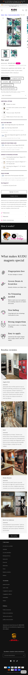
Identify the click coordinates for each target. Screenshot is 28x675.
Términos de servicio (7, 616)
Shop (6, 15)
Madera (4, 575)
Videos (4, 600)
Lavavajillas (5, 81)
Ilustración (5, 559)
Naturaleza (5, 565)
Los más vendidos (7, 552)
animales (5, 549)
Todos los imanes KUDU (14, 15)
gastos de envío (11, 65)
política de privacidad (8, 619)
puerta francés (15, 81)
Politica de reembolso (8, 613)
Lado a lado (5, 78)
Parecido (5, 562)
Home (2, 15)
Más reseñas (14, 536)
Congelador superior (17, 78)
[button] (1, 10)
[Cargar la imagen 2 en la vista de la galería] (14, 53)
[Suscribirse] (23, 655)
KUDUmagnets (12, 672)
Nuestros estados (7, 572)
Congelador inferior (7, 85)
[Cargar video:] (14, 236)
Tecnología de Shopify (17, 672)
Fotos (4, 568)
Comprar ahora (14, 196)
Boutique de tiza (6, 555)
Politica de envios (7, 609)
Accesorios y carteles (8, 546)
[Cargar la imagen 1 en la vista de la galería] (5, 53)
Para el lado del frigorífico (9, 88)
